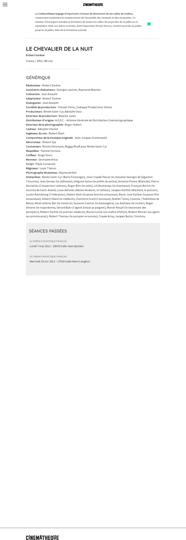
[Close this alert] (149, 24)
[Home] (93, 4)
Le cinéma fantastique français (48, 241)
